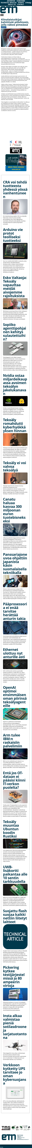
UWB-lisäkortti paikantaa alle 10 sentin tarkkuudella (15, 874)
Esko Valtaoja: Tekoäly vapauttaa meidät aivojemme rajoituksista (15, 286)
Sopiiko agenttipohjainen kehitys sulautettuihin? (14, 332)
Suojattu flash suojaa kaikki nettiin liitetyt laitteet (15, 916)
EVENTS (21, 2)
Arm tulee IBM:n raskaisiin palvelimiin (12, 740)
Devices (4, 27)
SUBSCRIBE (21, 1)
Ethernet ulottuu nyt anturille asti (14, 653)
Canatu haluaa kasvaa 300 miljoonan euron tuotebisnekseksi (14, 510)
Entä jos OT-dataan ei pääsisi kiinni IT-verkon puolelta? (14, 780)
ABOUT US (12, 4)
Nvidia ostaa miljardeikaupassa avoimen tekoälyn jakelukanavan (15, 384)
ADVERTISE (11, 1)
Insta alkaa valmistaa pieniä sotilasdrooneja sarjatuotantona (15, 1026)
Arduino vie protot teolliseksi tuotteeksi (13, 235)
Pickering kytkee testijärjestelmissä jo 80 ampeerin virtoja (14, 976)
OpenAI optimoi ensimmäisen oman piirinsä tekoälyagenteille (15, 696)
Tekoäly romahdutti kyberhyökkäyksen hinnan (14, 425)
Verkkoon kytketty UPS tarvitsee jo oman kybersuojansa (14, 1074)
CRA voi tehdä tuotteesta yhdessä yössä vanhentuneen (15, 189)
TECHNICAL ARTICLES (8, 2)
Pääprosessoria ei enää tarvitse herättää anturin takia (15, 611)
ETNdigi (28, 2)
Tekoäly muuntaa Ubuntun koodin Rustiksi (11, 829)
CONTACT (20, 4)
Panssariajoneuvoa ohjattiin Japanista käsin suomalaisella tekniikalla (15, 563)
